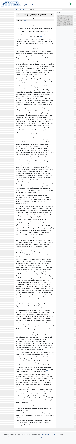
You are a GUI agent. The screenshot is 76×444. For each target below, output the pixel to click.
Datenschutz (35, 440)
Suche (73, 4)
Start (38, 4)
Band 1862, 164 (23, 9)
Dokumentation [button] (57, 4)
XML (25, 20)
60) (47, 370)
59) (24, 76)
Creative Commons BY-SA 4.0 (47, 434)
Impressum (41, 440)
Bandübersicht (47, 4)
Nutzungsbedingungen (42, 437)
